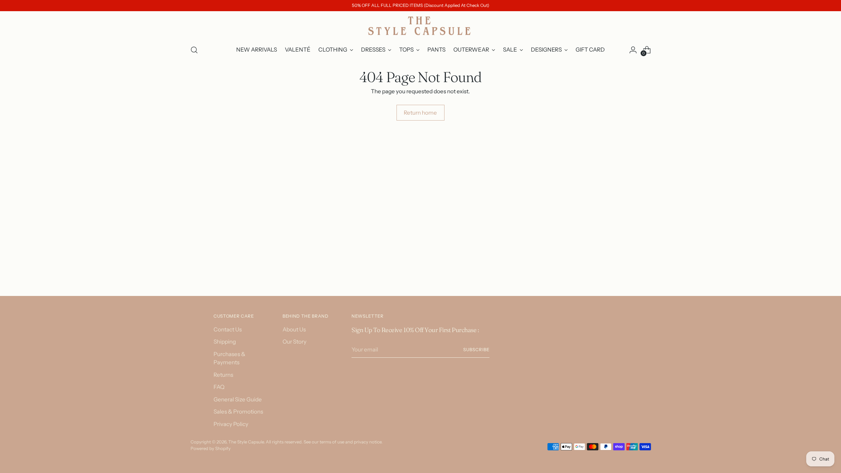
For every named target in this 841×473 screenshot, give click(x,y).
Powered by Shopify (211, 448)
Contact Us (228, 329)
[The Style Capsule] (420, 25)
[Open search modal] (194, 49)
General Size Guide (238, 399)
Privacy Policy (231, 424)
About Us (294, 329)
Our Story (295, 341)
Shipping (225, 341)
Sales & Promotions (238, 411)
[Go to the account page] (633, 49)
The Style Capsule (246, 441)
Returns (223, 375)
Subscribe (476, 349)
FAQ (219, 387)
